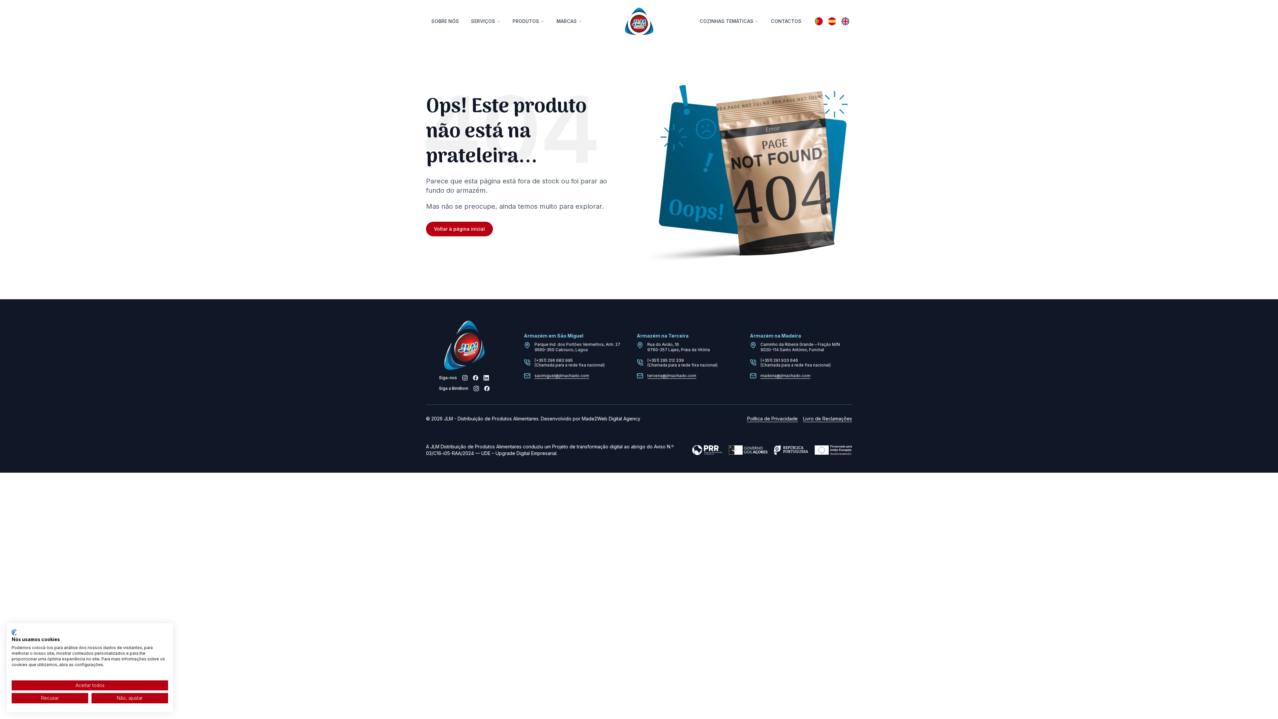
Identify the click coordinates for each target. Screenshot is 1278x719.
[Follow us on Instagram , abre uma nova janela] (465, 377)
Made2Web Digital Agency (611, 418)
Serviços (483, 21)
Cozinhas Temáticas (726, 21)
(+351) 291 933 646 (779, 360)
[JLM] (639, 21)
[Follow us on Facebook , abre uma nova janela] (475, 377)
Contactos (786, 21)
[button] (818, 21)
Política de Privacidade (772, 418)
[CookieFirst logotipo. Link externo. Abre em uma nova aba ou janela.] (14, 632)
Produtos (526, 21)
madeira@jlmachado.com (785, 375)
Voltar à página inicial (459, 229)
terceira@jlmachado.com (671, 375)
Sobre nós (445, 21)
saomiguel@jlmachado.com (561, 375)
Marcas (566, 21)
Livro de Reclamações (827, 418)
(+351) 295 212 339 (665, 360)
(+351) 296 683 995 (553, 360)
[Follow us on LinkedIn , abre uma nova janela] (486, 377)
